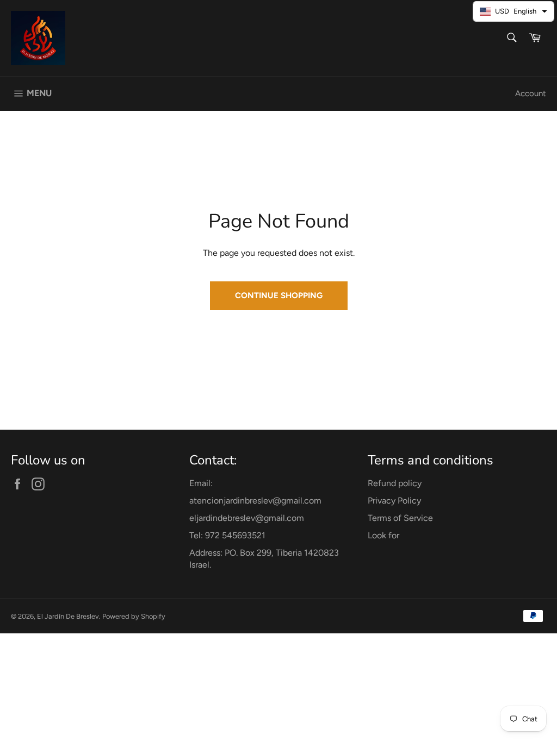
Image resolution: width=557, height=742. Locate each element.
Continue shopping (279, 295)
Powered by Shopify (133, 616)
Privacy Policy (394, 500)
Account (530, 93)
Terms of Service (400, 518)
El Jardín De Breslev (68, 616)
